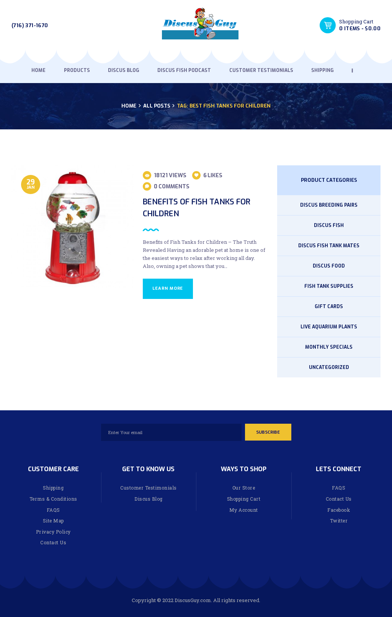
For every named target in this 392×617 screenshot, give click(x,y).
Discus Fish (329, 225)
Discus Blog (148, 499)
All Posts (156, 106)
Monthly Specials (329, 347)
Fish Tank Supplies (328, 286)
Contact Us (53, 542)
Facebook (338, 510)
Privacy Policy (53, 532)
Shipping (53, 488)
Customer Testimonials (148, 488)
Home (128, 106)
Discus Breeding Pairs (329, 205)
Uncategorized (329, 367)
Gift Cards (329, 307)
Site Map (53, 520)
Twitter (339, 520)
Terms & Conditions (53, 499)
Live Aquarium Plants (329, 327)
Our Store (243, 488)
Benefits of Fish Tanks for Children (196, 208)
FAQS (53, 510)
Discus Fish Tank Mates (328, 246)
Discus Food (329, 266)
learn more (167, 288)
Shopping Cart (244, 499)
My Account (243, 510)
